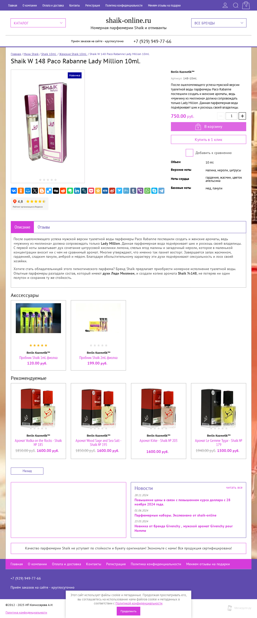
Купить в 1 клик (208, 139)
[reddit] (63, 191)
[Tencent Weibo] (126, 191)
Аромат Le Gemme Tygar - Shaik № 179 (218, 442)
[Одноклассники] (21, 191)
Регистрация (92, 5)
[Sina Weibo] (112, 191)
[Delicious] (49, 191)
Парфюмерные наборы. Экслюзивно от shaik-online (175, 515)
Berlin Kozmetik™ (182, 72)
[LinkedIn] (77, 191)
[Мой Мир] (28, 191)
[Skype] (154, 191)
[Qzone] (98, 191)
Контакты (74, 5)
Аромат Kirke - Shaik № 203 (158, 440)
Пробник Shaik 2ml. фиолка (98, 357)
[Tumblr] (133, 191)
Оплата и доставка (53, 5)
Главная (12, 5)
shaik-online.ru (128, 20)
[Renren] (105, 191)
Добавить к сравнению (213, 152)
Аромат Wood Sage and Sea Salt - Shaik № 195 (98, 442)
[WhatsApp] (147, 191)
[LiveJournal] (84, 191)
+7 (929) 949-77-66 (152, 41)
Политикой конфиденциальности (138, 603)
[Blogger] (42, 191)
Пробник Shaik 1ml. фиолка (38, 357)
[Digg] (56, 191)
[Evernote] (70, 191)
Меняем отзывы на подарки (164, 5)
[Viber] (140, 191)
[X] (35, 191)
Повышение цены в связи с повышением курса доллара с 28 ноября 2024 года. (182, 502)
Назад (27, 471)
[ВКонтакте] (14, 191)
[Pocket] (91, 191)
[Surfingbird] (119, 191)
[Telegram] (161, 191)
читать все (234, 487)
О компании (30, 5)
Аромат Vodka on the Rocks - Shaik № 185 (38, 442)
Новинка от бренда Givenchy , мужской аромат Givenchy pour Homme (184, 528)
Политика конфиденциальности (124, 5)
